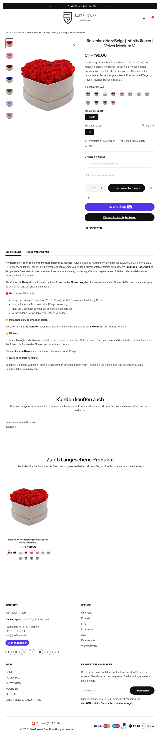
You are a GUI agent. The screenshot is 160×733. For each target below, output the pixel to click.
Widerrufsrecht (89, 646)
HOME (9, 672)
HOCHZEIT (11, 688)
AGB (84, 635)
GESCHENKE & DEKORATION (23, 699)
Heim (8, 32)
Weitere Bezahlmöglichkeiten (119, 217)
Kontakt (85, 618)
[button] (50, 6)
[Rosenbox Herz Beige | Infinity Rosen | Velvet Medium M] (28, 505)
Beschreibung (13, 251)
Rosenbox (19, 32)
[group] (47, 81)
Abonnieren (142, 690)
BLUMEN (10, 694)
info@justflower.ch (15, 635)
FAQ (83, 623)
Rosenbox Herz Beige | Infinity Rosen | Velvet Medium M (28, 541)
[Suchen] (144, 18)
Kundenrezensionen (37, 251)
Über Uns (86, 612)
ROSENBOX (12, 677)
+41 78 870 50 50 (15, 631)
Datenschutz (88, 640)
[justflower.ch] (80, 18)
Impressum (87, 629)
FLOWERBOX (13, 683)
